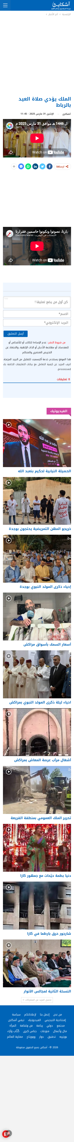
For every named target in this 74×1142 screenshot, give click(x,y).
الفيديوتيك (34, 1020)
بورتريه (63, 1036)
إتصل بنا (45, 1014)
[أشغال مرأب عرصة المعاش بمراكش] (37, 732)
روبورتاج (31, 1036)
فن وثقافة (26, 1025)
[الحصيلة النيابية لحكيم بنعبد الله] (37, 443)
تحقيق (52, 1036)
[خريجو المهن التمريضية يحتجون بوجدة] (37, 501)
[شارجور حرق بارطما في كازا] (37, 906)
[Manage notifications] (9, 1133)
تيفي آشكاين (16, 1020)
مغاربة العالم (15, 1036)
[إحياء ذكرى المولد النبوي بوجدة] (37, 559)
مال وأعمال (60, 1031)
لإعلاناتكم (30, 1014)
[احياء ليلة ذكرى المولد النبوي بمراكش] (37, 674)
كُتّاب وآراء (13, 1031)
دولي (50, 1025)
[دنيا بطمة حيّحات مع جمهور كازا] (37, 848)
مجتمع (61, 1025)
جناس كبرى (30, 1031)
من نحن (57, 1014)
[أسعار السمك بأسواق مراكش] (37, 617)
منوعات (44, 1031)
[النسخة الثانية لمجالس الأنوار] (37, 963)
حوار (41, 1036)
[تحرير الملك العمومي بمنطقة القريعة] (37, 790)
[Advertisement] (37, 55)
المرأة (12, 1025)
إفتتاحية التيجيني (55, 1020)
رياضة (39, 1025)
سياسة (16, 1014)
